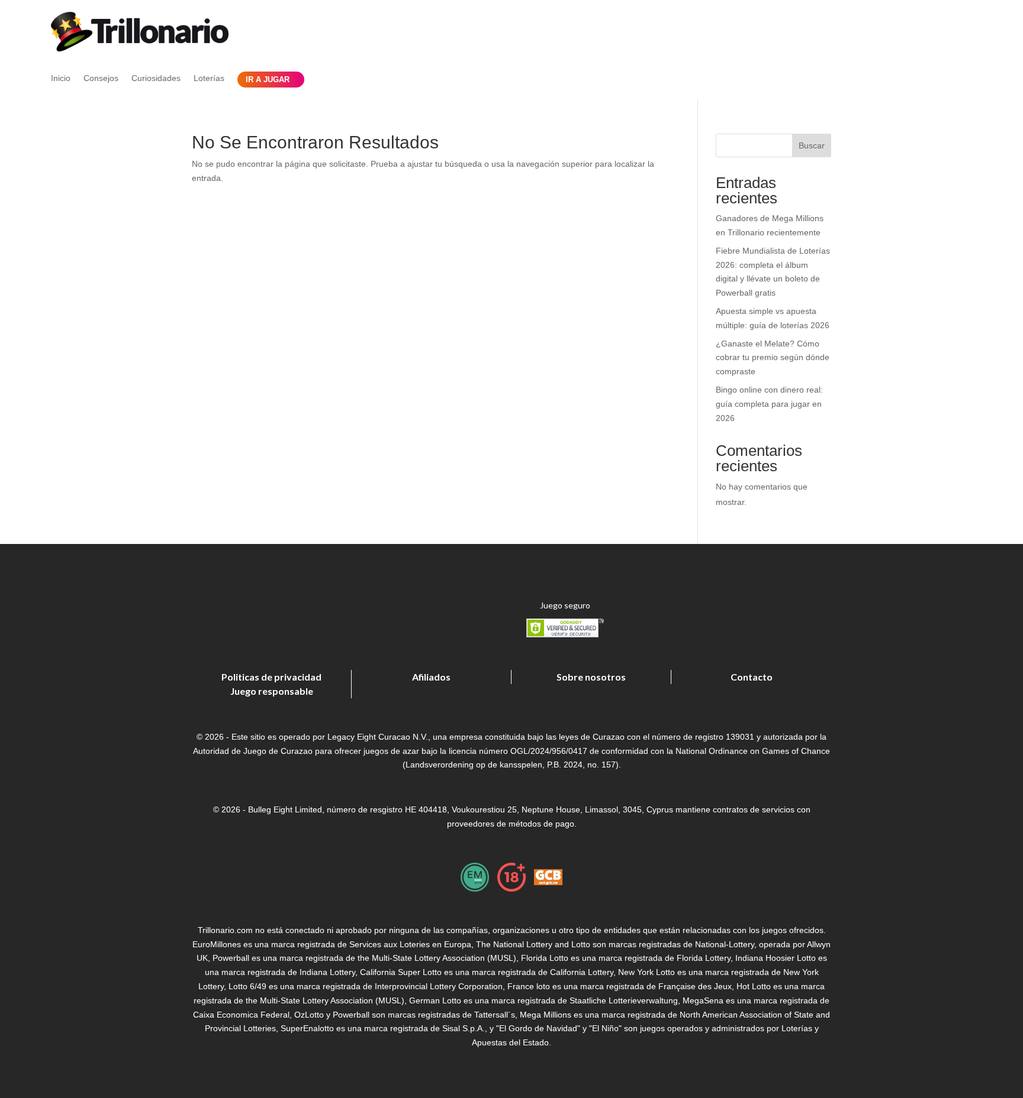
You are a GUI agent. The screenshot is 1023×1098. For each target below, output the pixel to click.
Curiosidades (156, 78)
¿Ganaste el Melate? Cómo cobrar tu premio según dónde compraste (772, 358)
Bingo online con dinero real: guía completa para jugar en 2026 (769, 404)
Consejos (100, 78)
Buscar (812, 145)
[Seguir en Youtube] (959, 49)
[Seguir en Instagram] (930, 49)
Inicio (60, 78)
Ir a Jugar (267, 79)
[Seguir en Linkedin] (901, 49)
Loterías (209, 78)
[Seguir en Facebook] (872, 49)
